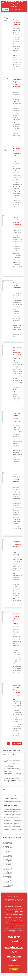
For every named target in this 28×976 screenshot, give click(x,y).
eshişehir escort (9, 798)
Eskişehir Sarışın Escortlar (13, 820)
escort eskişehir (14, 796)
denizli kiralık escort (7, 861)
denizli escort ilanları (7, 854)
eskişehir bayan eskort (10, 802)
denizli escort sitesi (7, 864)
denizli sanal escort (7, 855)
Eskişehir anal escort (10, 801)
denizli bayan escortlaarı (8, 871)
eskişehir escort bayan (8, 808)
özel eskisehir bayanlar (14, 828)
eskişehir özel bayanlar (14, 823)
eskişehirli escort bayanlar (14, 815)
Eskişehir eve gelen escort (12, 814)
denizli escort (6, 846)
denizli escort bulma (7, 877)
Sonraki (19, 743)
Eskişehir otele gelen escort (9, 817)
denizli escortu (6, 852)
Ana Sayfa (5, 9)
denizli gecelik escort (7, 859)
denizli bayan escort (7, 843)
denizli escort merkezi (8, 872)
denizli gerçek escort (7, 882)
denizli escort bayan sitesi (8, 885)
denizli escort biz (7, 886)
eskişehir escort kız (11, 809)
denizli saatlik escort (7, 860)
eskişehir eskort (14, 965)
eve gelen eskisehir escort (13, 826)
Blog (11, 9)
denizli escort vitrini (7, 884)
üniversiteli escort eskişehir (9, 829)
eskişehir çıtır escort (14, 821)
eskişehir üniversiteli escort (11, 825)
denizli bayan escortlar (8, 868)
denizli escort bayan (7, 842)
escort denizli (6, 844)
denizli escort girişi (7, 873)
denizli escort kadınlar (8, 858)
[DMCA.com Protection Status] (14, 970)
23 (14, 743)
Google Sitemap (19, 906)
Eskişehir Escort (16, 28)
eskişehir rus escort (13, 818)
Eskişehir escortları (11, 811)
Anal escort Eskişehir (8, 794)
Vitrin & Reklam (19, 9)
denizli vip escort (7, 867)
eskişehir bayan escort (12, 760)
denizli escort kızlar (7, 856)
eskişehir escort (12, 805)
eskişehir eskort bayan (10, 812)
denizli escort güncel (7, 874)
